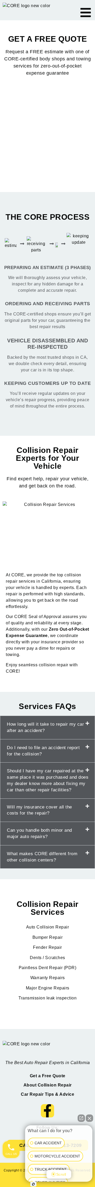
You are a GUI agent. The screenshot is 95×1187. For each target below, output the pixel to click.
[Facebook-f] (47, 1110)
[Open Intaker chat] (33, 1184)
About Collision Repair (47, 1085)
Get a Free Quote (47, 1076)
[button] (47, 727)
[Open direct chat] (81, 1118)
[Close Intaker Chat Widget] (89, 1118)
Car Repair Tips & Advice (47, 1094)
